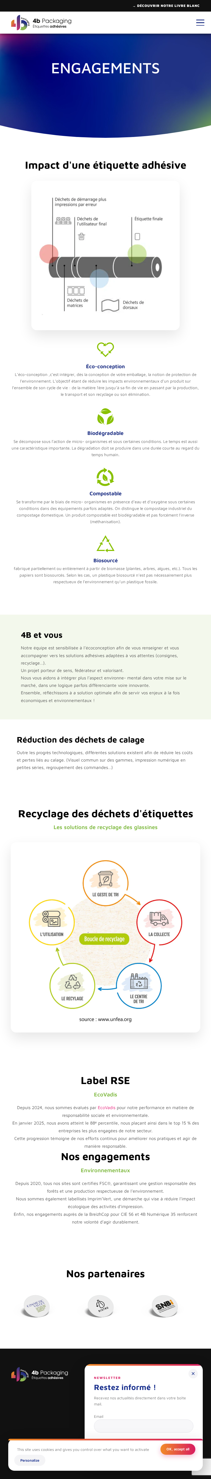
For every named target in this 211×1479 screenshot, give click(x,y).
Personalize (29, 1460)
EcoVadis (106, 1107)
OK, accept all (177, 1449)
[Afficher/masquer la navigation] (200, 23)
